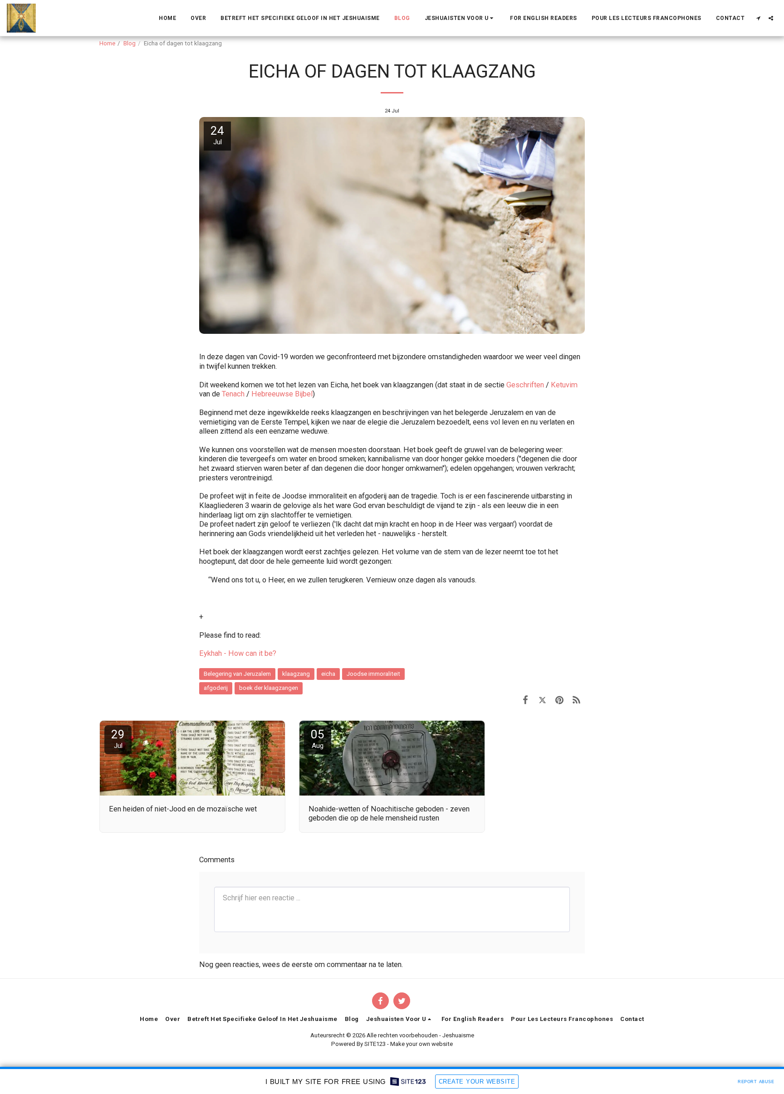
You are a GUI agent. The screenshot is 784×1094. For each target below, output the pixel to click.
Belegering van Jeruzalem (237, 673)
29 (118, 739)
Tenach (233, 394)
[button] (460, 18)
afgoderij (216, 687)
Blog (129, 43)
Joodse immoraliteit (373, 673)
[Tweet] (542, 700)
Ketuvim (563, 385)
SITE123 (375, 1043)
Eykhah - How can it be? (237, 653)
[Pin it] (559, 700)
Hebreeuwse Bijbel (282, 394)
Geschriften (525, 385)
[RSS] (576, 700)
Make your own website (421, 1043)
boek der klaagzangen (268, 687)
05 (317, 739)
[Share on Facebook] (525, 700)
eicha (328, 673)
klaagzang (296, 673)
